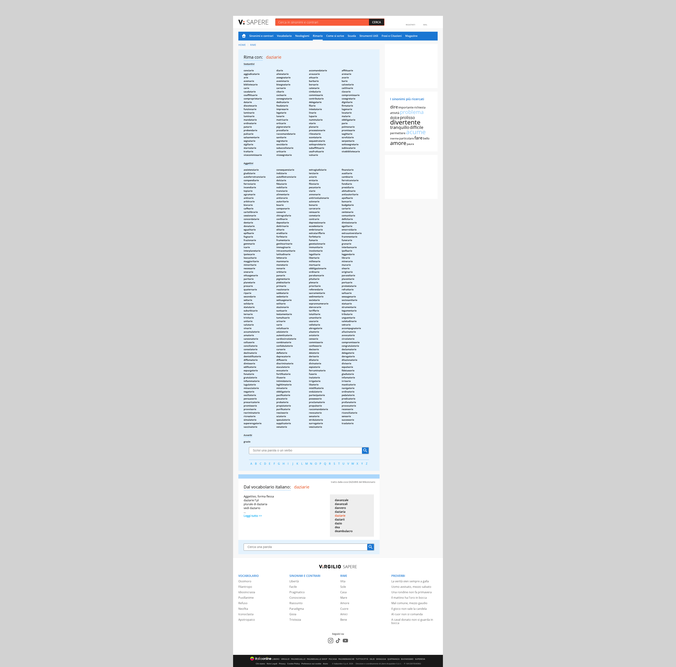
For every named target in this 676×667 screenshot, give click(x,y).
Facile (293, 587)
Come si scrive (335, 36)
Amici (344, 614)
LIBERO (276, 659)
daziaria (340, 512)
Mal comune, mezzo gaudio (409, 603)
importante (406, 107)
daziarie (340, 516)
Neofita (243, 609)
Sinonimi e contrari (261, 36)
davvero (340, 508)
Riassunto (296, 603)
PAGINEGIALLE (298, 659)
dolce (394, 117)
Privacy (282, 664)
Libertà (294, 581)
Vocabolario (284, 36)
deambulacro (344, 531)
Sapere (257, 21)
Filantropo (245, 587)
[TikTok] (338, 640)
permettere (397, 133)
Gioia (292, 614)
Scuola (352, 36)
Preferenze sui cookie (311, 664)
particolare (406, 138)
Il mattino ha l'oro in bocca (409, 598)
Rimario (318, 36)
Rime (253, 44)
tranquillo (399, 127)
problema (412, 112)
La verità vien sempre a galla (410, 581)
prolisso (407, 117)
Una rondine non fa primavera (411, 592)
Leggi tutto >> (253, 516)
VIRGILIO (285, 659)
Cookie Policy (293, 664)
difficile (416, 127)
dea (337, 527)
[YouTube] (345, 640)
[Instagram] (330, 640)
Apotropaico (246, 620)
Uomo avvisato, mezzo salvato (411, 587)
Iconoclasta (246, 614)
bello (426, 138)
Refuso (243, 603)
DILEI (372, 659)
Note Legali (272, 664)
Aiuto (325, 664)
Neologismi (302, 36)
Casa (343, 592)
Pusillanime (246, 598)
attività (394, 113)
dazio (338, 523)
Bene (343, 620)
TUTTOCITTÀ (362, 659)
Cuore (344, 609)
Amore (344, 603)
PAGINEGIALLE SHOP (317, 659)
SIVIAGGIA (381, 659)
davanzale (341, 500)
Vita (342, 581)
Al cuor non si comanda (407, 614)
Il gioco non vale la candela (409, 609)
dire (394, 107)
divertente (405, 122)
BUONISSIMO (407, 659)
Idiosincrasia (246, 592)
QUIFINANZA (393, 659)
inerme (394, 138)
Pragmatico (297, 592)
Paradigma (296, 609)
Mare (343, 598)
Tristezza (295, 620)
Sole (343, 587)
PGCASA (333, 659)
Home (244, 36)
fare (418, 138)
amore (398, 143)
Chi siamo (260, 664)
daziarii (340, 519)
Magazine (411, 36)
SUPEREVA (420, 659)
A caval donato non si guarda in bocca (412, 621)
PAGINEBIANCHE (346, 659)
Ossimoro (244, 581)
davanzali (341, 504)
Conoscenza (297, 598)
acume (416, 131)
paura (410, 144)
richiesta (419, 107)
